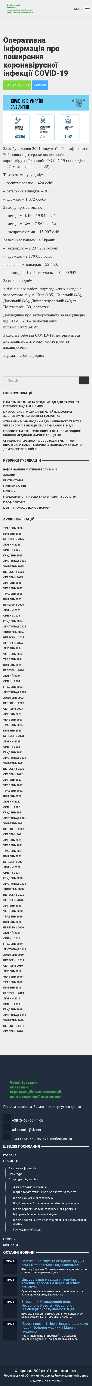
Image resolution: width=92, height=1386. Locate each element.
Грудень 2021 (12, 812)
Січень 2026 (11, 550)
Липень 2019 (12, 971)
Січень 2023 (11, 746)
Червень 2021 (12, 845)
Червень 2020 (12, 911)
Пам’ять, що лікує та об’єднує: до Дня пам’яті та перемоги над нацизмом (41, 404)
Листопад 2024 (14, 626)
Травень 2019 (12, 982)
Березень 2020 (13, 927)
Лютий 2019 (11, 998)
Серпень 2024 (13, 643)
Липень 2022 (12, 779)
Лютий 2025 (11, 610)
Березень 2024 (13, 670)
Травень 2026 (12, 528)
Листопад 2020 (14, 883)
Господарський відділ (27, 1229)
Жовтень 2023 (13, 697)
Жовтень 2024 (13, 632)
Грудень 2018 (12, 1009)
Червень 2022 (12, 785)
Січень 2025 (11, 615)
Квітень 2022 (12, 796)
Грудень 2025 (12, 555)
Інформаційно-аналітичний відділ (35, 1214)
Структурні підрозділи (23, 1179)
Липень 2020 (12, 905)
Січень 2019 (11, 1004)
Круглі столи (13, 480)
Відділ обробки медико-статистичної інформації (44, 1209)
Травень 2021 (12, 850)
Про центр (11, 1160)
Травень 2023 (12, 725)
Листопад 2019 (14, 949)
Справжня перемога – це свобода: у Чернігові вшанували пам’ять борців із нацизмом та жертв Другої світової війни (42, 445)
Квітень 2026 (12, 533)
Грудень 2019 (12, 943)
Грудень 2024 (12, 621)
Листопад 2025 (14, 560)
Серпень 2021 (13, 834)
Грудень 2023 (12, 686)
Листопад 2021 (14, 818)
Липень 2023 (12, 714)
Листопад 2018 (14, 1015)
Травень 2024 (12, 659)
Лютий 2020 (11, 932)
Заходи (9, 474)
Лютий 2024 (11, 675)
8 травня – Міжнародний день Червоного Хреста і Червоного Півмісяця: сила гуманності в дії (42, 423)
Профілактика (14, 502)
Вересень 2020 (13, 894)
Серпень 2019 (13, 965)
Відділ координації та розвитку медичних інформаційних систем (50, 1222)
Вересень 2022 (13, 768)
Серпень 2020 (13, 900)
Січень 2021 (11, 872)
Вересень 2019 (13, 960)
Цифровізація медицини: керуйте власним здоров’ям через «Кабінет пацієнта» (37, 414)
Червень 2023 (12, 719)
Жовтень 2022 (13, 763)
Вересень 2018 (13, 1026)
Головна (9, 1155)
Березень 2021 (13, 861)
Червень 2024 (12, 654)
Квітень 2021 (12, 856)
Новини (9, 491)
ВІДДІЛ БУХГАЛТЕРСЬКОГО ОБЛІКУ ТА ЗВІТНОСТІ (44, 1192)
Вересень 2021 (13, 829)
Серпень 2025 (13, 577)
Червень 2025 (12, 588)
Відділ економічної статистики (33, 1198)
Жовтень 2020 (13, 889)
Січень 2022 (11, 807)
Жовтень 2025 (13, 566)
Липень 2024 (12, 648)
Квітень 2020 (12, 921)
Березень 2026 (13, 539)
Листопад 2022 (14, 757)
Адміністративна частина (30, 1187)
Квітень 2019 (12, 987)
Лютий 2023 (11, 741)
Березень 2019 (13, 993)
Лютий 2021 (11, 867)
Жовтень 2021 (13, 823)
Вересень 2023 (13, 703)
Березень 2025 (13, 604)
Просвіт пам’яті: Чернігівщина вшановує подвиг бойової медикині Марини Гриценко (42, 433)
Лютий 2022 (11, 801)
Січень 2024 (11, 681)
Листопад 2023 (14, 692)
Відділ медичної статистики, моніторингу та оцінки (46, 1203)
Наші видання (14, 485)
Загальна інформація (22, 1168)
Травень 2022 (12, 790)
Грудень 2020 (12, 878)
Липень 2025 (12, 582)
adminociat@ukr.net (26, 1130)
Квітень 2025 (12, 599)
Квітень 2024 (12, 665)
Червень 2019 (12, 976)
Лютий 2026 (11, 544)
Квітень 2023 (12, 730)
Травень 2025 (12, 593)
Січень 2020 (11, 938)
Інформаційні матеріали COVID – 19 (30, 469)
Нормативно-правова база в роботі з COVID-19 (39, 496)
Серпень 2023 (13, 708)
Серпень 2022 (13, 774)
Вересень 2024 (13, 637)
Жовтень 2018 (13, 1020)
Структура (15, 1174)
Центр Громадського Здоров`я (27, 507)
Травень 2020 (12, 916)
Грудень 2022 (12, 752)
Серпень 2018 (13, 1031)
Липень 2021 (12, 840)
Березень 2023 (13, 736)
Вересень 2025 (13, 571)
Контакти (10, 1244)
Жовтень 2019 (13, 954)
